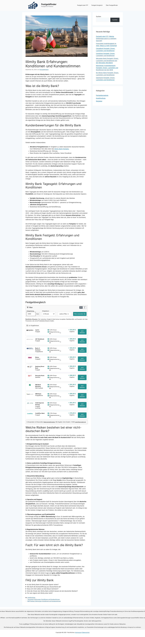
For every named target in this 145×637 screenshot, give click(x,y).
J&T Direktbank (39, 339)
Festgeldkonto (39, 351)
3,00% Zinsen (53, 348)
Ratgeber (99, 101)
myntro (37, 330)
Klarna (37, 357)
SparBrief (37, 377)
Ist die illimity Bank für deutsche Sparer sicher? (43, 584)
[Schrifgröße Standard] (81, 307)
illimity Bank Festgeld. (61, 149)
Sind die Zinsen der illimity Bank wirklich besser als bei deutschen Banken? (52, 591)
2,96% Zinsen (53, 375)
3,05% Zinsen (53, 339)
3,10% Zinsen (53, 330)
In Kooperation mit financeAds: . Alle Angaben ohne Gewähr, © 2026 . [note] (56, 422)
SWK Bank (38, 393)
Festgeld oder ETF (82, 5)
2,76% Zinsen (53, 413)
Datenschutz (85, 632)
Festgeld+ (38, 359)
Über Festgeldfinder (112, 5)
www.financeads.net (80, 422)
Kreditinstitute (31, 597)
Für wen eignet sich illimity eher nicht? (40, 593)
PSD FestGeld (39, 388)
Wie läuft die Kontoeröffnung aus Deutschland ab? (44, 587)
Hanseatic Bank (39, 375)
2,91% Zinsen (53, 384)
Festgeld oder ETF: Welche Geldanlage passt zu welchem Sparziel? (106, 39)
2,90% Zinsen (53, 393)
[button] (64, 314)
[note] (57, 320)
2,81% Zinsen (53, 403)
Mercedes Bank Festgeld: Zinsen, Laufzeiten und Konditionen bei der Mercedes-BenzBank (107, 61)
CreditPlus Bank (40, 413)
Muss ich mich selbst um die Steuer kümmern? (42, 589)
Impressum (78, 632)
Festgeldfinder (48, 4)
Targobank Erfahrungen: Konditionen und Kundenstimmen (43, 599)
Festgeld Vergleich (97, 5)
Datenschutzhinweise (49, 422)
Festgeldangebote (102, 95)
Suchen (98, 16)
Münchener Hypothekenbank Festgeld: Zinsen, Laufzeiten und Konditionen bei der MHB (107, 68)
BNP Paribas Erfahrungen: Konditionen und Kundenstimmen (44, 601)
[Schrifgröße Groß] (85, 307)
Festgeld (37, 331)
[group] (72, 330)
